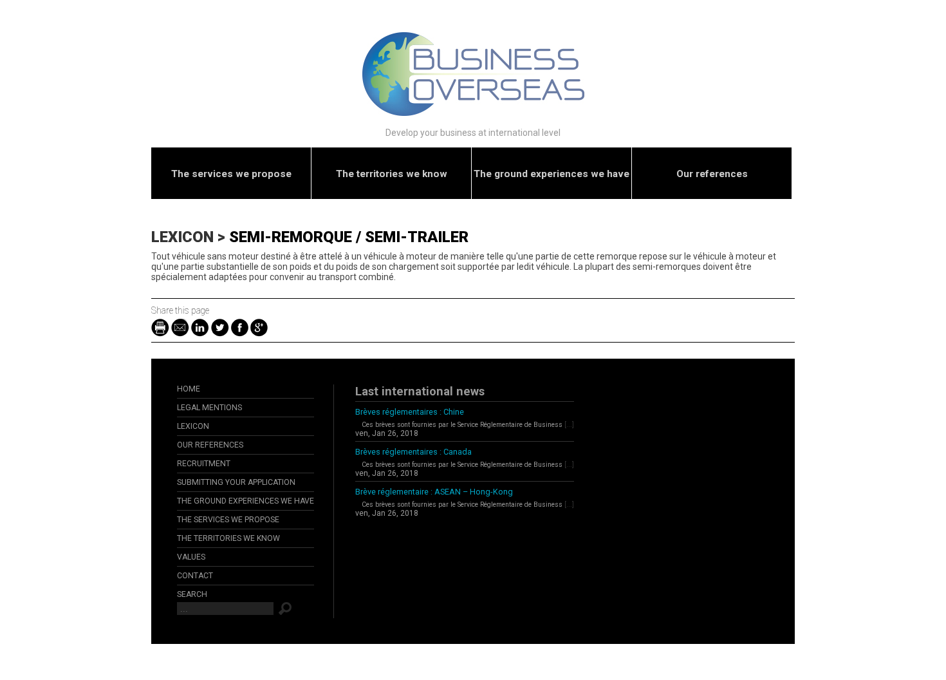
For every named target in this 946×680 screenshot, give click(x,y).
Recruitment (203, 463)
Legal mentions (209, 407)
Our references (712, 174)
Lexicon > (190, 237)
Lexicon (193, 426)
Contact (195, 575)
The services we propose (231, 174)
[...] (569, 424)
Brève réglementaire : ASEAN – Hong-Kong (434, 491)
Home (188, 388)
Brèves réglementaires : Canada (413, 452)
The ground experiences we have (551, 174)
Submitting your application (236, 482)
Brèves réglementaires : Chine (409, 412)
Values (191, 557)
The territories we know (391, 174)
